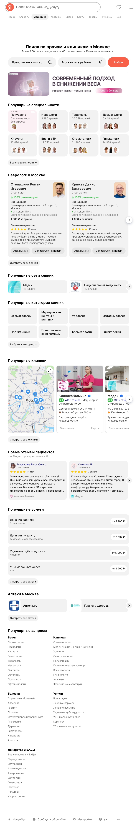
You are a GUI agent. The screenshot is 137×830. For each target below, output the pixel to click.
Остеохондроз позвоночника (25, 716)
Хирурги (13, 651)
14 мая (30, 471)
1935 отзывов (122, 399)
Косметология (61, 670)
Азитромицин (16, 773)
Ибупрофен (15, 763)
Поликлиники (61, 660)
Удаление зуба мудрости (68, 712)
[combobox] (57, 7)
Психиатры (14, 679)
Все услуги (60, 698)
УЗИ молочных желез (66, 716)
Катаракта (14, 735)
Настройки (85, 819)
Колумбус (19, 819)
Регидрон (13, 791)
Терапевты (14, 660)
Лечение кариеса (64, 702)
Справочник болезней (21, 698)
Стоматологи (16, 642)
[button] (31, 399)
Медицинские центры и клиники (73, 646)
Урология (59, 651)
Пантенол (13, 787)
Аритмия (13, 740)
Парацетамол (16, 759)
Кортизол (58, 721)
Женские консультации (67, 683)
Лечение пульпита (64, 707)
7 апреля (92, 471)
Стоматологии (61, 642)
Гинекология (60, 674)
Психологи (14, 646)
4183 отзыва (72, 399)
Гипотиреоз (15, 730)
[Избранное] (119, 7)
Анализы (58, 679)
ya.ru (107, 819)
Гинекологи (15, 656)
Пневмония (15, 721)
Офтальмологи (17, 683)
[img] (18, 229)
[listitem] (37, 478)
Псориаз (13, 712)
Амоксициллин (17, 768)
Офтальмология (63, 656)
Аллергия (13, 702)
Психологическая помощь (69, 665)
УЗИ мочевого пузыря (67, 726)
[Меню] (131, 7)
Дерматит (14, 726)
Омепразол (15, 782)
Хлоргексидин (16, 796)
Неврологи (14, 665)
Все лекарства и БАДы (22, 754)
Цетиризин (14, 777)
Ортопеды (14, 674)
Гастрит (12, 707)
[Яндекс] (10, 7)
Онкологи (13, 670)
